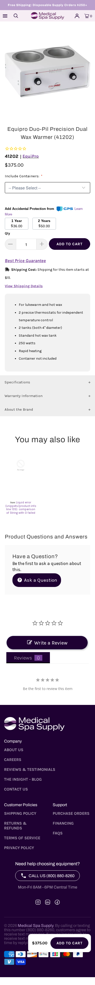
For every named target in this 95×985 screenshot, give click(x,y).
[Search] (16, 15)
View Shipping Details (24, 286)
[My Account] (77, 16)
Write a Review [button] (50, 643)
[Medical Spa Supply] (47, 15)
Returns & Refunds (15, 825)
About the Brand (19, 409)
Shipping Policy (20, 813)
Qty (7, 233)
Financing (63, 823)
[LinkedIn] (47, 902)
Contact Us (16, 789)
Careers (12, 759)
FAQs (58, 833)
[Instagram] (38, 902)
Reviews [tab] (23, 658)
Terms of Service (22, 837)
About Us (13, 749)
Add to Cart (69, 244)
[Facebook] (57, 902)
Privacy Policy (19, 847)
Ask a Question (40, 580)
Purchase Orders (71, 813)
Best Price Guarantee (25, 260)
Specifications (17, 382)
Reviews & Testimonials (29, 769)
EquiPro (31, 156)
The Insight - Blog (23, 779)
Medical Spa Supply (35, 925)
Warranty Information (24, 395)
